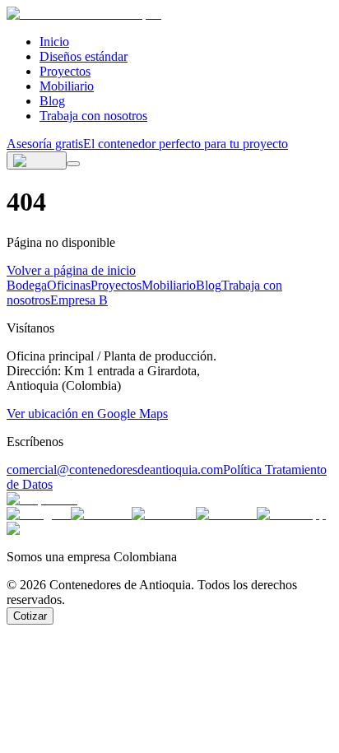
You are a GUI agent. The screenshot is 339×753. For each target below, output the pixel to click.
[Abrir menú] (73, 163)
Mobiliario (66, 86)
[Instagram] (39, 514)
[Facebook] (164, 514)
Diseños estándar (83, 56)
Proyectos (65, 71)
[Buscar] (37, 160)
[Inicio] (84, 14)
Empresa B (79, 300)
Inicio (54, 42)
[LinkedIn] (101, 514)
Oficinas (69, 285)
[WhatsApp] (291, 514)
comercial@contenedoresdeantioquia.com (115, 469)
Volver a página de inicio (71, 270)
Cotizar (30, 616)
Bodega (27, 285)
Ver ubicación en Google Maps (87, 414)
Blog (52, 101)
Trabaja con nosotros (93, 116)
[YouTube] (226, 514)
